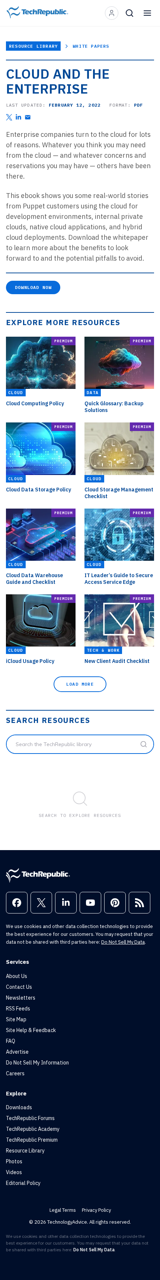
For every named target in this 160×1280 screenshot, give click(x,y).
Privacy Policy (96, 1210)
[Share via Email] (28, 117)
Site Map (16, 1019)
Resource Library (33, 46)
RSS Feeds (18, 1008)
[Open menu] (147, 13)
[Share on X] (9, 117)
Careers (15, 1073)
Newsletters (20, 997)
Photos (14, 1161)
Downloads (19, 1107)
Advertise (17, 1051)
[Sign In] (111, 13)
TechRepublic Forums (30, 1118)
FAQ (10, 1041)
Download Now (33, 287)
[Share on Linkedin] (18, 117)
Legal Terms (62, 1210)
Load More (80, 684)
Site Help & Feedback (31, 1030)
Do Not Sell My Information (37, 1062)
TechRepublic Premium (32, 1139)
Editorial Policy (23, 1183)
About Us (16, 976)
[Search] (129, 13)
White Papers (91, 46)
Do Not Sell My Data (123, 942)
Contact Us (19, 987)
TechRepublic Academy (33, 1129)
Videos (14, 1172)
